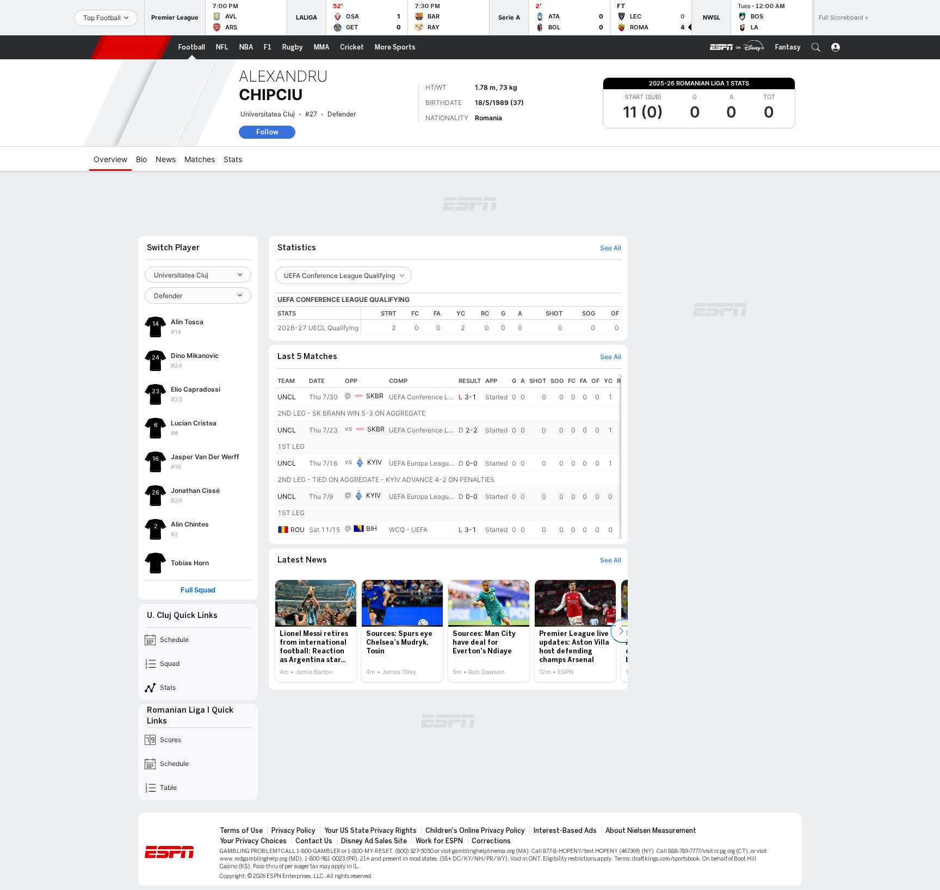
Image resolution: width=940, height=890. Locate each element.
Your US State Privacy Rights (370, 831)
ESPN (131, 47)
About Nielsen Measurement (650, 831)
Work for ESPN (439, 841)
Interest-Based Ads (565, 831)
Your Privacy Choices (253, 841)
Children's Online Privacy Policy (475, 831)
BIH (371, 528)
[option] (315, 631)
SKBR (375, 396)
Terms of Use (241, 831)
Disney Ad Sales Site (374, 841)
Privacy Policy (293, 831)
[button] (816, 47)
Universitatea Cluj (267, 114)
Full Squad (198, 590)
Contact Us (313, 841)
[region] (491, 320)
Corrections (491, 841)
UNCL (286, 397)
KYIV (374, 462)
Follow (267, 132)
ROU (297, 530)
